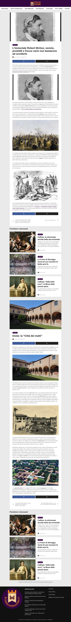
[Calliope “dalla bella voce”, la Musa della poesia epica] (23, 286)
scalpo (40, 158)
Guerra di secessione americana (20, 71)
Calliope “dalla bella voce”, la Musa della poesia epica (46, 284)
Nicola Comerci (16, 57)
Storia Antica (4, 8)
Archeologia (49, 8)
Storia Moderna (40, 8)
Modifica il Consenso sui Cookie (56, 597)
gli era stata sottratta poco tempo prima (31, 109)
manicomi (43, 488)
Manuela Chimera (42, 250)
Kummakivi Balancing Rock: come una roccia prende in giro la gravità (35, 582)
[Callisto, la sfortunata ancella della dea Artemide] (23, 241)
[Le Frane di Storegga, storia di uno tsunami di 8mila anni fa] (23, 264)
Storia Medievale (29, 8)
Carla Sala (16, 339)
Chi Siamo (51, 588)
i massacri (37, 206)
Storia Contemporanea (16, 8)
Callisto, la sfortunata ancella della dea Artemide (49, 238)
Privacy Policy (52, 591)
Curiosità (67, 8)
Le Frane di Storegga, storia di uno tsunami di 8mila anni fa (48, 261)
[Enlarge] (56, 76)
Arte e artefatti (58, 8)
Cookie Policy (52, 594)
